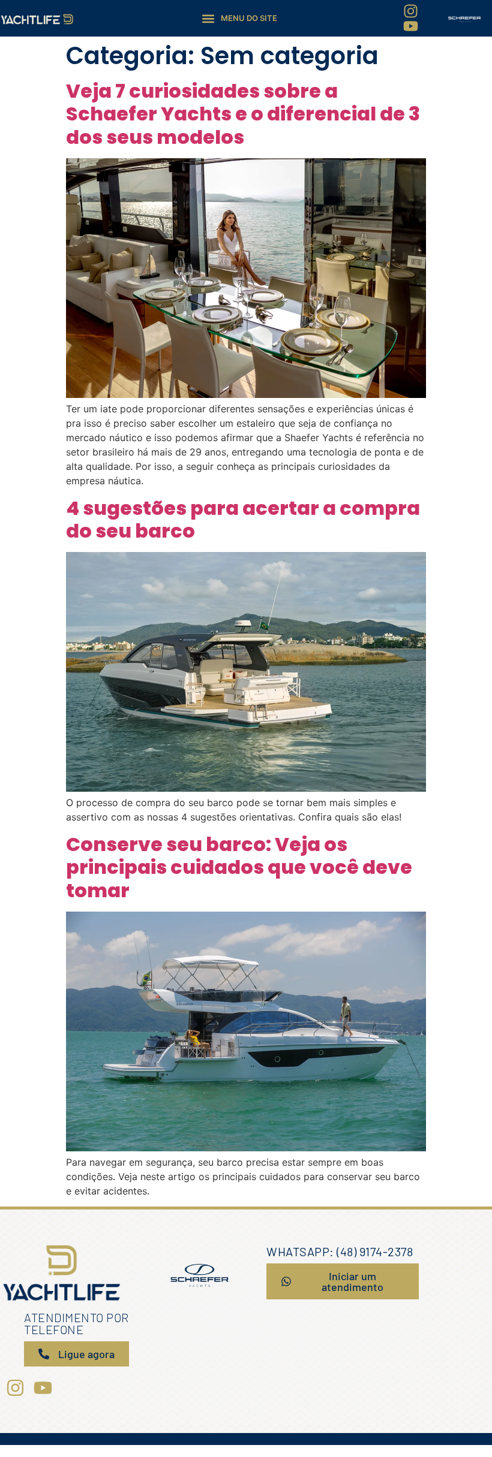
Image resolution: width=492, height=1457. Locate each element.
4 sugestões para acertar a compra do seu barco (243, 519)
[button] (240, 18)
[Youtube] (410, 26)
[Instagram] (410, 11)
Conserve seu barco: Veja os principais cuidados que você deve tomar (239, 867)
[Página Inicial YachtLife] (37, 18)
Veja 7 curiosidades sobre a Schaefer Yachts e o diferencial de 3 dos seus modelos (243, 113)
